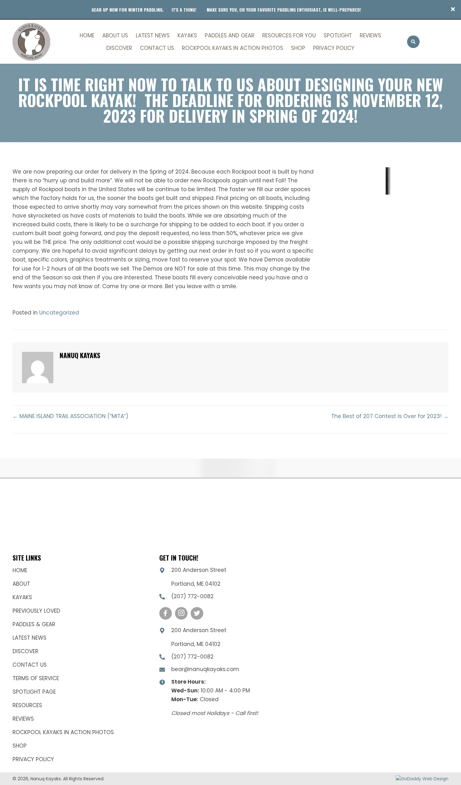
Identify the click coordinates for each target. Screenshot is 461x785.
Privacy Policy (33, 759)
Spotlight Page (34, 692)
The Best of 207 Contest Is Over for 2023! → (389, 416)
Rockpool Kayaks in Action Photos (63, 732)
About (21, 584)
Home (20, 570)
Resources (27, 705)
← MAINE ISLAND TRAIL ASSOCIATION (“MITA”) (70, 416)
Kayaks (22, 597)
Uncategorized (59, 312)
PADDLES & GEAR (34, 624)
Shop (20, 746)
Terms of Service (36, 678)
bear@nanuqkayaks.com (205, 669)
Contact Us (30, 665)
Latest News (29, 638)
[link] (87, 34)
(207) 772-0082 (192, 596)
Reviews (23, 719)
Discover (25, 651)
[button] (453, 9)
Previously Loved (36, 611)
